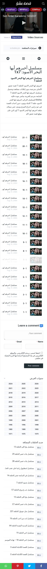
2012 (10, 402)
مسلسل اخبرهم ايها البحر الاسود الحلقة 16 (9, 180)
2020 (36, 393)
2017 (36, 397)
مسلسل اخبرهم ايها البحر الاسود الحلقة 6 (9, 268)
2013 (23, 402)
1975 (23, 434)
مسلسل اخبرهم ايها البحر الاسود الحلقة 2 (9, 303)
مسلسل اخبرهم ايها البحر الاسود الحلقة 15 (9, 189)
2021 (10, 388)
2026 (36, 384)
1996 (23, 425)
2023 (36, 388)
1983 (10, 429)
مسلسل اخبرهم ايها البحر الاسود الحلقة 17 (9, 172)
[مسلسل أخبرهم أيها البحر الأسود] (23, 58)
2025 (23, 384)
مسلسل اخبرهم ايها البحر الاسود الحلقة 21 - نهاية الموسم (9, 137)
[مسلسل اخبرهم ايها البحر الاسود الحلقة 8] (8, 58)
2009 (10, 406)
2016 (23, 397)
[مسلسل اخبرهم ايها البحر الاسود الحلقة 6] (39, 58)
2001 (36, 420)
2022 (23, 388)
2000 (23, 420)
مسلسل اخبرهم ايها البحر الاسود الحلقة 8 (9, 250)
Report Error (16, 37)
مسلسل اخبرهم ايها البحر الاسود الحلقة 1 (9, 311)
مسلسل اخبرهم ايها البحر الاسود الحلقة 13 (9, 207)
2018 (10, 393)
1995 (10, 425)
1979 (36, 434)
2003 (10, 416)
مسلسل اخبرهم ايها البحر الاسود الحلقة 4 (9, 285)
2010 (23, 406)
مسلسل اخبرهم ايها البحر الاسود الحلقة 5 (9, 276)
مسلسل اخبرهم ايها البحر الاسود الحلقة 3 (9, 294)
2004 (23, 416)
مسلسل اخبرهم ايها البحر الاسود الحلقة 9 (9, 241)
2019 (23, 393)
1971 (10, 434)
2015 (10, 397)
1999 (10, 420)
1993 (36, 429)
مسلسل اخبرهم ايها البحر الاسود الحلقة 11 (9, 224)
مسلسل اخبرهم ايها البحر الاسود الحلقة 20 (9, 145)
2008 (36, 411)
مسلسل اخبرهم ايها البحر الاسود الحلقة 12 (9, 215)
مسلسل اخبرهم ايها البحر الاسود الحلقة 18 (9, 163)
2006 (10, 411)
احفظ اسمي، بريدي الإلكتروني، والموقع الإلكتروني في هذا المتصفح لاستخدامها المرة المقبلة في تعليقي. (24, 355)
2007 (23, 411)
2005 (36, 416)
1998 (36, 425)
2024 (10, 384)
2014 (36, 402)
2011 (36, 406)
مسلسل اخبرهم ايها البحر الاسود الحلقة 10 (9, 233)
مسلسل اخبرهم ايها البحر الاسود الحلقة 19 (9, 154)
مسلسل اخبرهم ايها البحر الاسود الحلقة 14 (9, 198)
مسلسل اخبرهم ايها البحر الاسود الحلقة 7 (9, 259)
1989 (23, 429)
